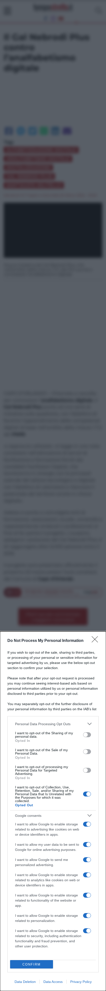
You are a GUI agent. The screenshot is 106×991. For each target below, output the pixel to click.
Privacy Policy (81, 982)
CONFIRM (31, 964)
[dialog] (53, 811)
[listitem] (53, 723)
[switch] (87, 734)
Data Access (53, 982)
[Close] (96, 641)
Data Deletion (25, 982)
